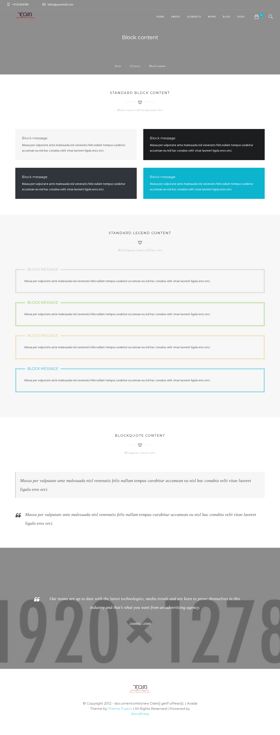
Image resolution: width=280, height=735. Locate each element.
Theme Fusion (120, 709)
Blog (226, 16)
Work (212, 16)
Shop (241, 16)
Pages (175, 16)
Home (160, 16)
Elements (194, 16)
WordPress (140, 714)
